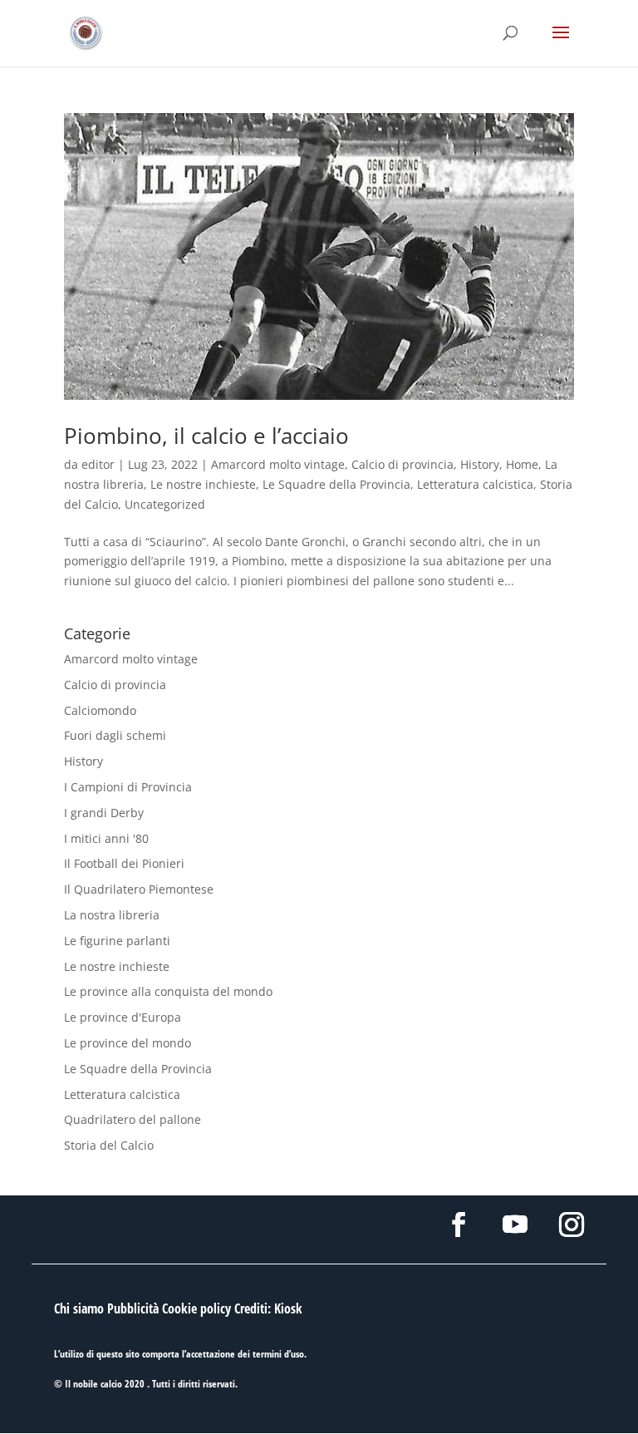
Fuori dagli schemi (115, 735)
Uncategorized (165, 504)
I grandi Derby (104, 812)
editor (98, 464)
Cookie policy (196, 1308)
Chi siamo (79, 1308)
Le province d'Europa (122, 1017)
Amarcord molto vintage (278, 464)
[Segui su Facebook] (458, 1224)
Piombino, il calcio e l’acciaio (206, 436)
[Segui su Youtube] (515, 1224)
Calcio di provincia (402, 464)
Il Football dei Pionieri (124, 863)
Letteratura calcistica (475, 484)
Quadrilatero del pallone (132, 1119)
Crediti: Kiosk (268, 1308)
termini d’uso (278, 1354)
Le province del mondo (127, 1043)
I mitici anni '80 (106, 838)
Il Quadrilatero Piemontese (138, 889)
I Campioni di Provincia (128, 787)
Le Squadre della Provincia (336, 484)
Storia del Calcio (109, 1145)
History (479, 464)
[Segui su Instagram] (571, 1224)
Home (522, 464)
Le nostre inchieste (203, 484)
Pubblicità (133, 1308)
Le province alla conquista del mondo (168, 991)
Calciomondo (100, 710)
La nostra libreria (112, 915)
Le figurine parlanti (117, 941)
